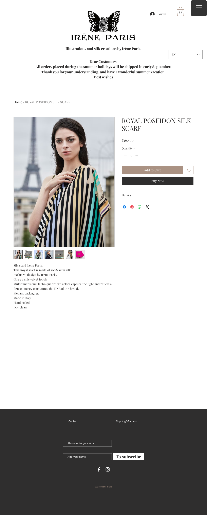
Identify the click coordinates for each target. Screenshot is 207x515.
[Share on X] (147, 207)
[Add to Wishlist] (189, 170)
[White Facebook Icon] (99, 469)
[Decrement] (124, 155)
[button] (180, 11)
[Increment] (137, 155)
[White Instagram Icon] (108, 469)
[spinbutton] (131, 155)
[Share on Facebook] (124, 207)
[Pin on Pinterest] (132, 207)
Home (18, 102)
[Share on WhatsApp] (139, 207)
